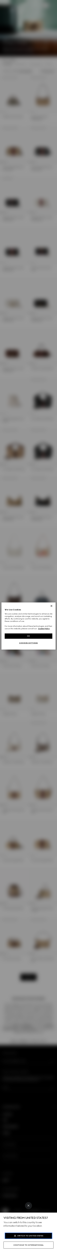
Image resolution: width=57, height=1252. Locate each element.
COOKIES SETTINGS (28, 643)
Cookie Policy (44, 629)
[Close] (28, 1205)
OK (28, 636)
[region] (28, 626)
